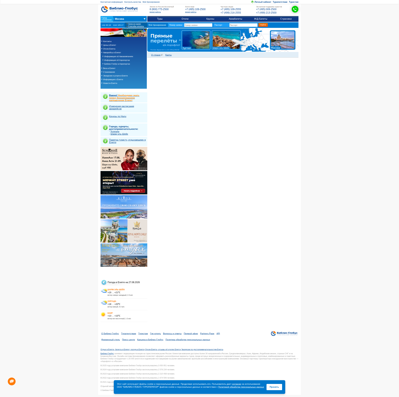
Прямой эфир (191, 333)
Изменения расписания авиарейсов (121, 107)
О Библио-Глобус (110, 333)
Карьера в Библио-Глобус (150, 339)
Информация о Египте (113, 79)
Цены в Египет (109, 45)
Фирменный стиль (110, 339)
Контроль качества (132, 2)
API (218, 333)
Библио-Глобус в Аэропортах (117, 64)
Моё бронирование (151, 2)
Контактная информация (112, 2)
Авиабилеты (235, 18)
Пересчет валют (134, 24)
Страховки (286, 18)
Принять (274, 387)
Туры (160, 18)
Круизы (210, 18)
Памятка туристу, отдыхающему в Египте (127, 141)
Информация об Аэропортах (117, 60)
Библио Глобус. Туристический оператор (120, 9)
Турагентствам (280, 2)
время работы (155, 12)
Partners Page (207, 333)
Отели (185, 18)
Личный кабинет (263, 2)
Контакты (107, 41)
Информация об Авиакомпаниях (118, 56)
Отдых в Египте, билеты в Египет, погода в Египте (123, 349)
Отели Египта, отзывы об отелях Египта (163, 349)
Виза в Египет (109, 68)
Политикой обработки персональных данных (241, 387)
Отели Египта (109, 49)
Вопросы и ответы (172, 333)
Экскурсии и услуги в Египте (115, 76)
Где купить (155, 333)
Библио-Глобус (107, 353)
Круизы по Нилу (117, 116)
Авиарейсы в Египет (112, 53)
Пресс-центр (128, 339)
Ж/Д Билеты (260, 18)
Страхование (109, 72)
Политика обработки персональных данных (188, 339)
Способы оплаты (136, 26)
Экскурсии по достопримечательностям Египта (202, 349)
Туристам (293, 2)
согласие (236, 384)
